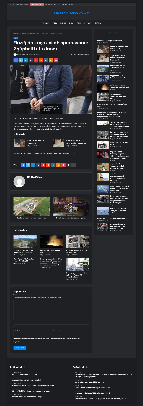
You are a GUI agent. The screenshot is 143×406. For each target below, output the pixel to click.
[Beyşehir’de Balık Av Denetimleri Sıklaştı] (103, 78)
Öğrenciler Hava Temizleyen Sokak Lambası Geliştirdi (117, 166)
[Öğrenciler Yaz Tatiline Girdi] (103, 145)
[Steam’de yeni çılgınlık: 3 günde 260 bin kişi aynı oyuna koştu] (103, 189)
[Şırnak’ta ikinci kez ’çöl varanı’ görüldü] (19, 143)
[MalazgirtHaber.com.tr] (71, 13)
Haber (54, 23)
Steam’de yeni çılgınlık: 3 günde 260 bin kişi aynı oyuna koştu (119, 188)
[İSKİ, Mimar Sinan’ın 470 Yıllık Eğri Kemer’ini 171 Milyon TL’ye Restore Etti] (103, 135)
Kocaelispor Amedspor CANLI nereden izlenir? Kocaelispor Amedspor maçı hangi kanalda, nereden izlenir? (51, 262)
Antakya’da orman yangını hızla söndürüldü (50, 251)
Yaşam (90, 23)
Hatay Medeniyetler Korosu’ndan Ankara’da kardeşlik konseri (119, 226)
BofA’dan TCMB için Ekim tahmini (109, 41)
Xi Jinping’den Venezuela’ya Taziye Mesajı (76, 251)
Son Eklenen (113, 33)
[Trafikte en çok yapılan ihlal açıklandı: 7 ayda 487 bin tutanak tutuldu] (77, 264)
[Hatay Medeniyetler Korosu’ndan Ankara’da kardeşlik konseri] (103, 227)
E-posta (17, 331)
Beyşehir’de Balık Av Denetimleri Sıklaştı (117, 77)
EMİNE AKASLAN (22, 54)
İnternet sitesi (57, 331)
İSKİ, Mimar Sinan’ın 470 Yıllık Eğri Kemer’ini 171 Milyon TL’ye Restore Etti (119, 134)
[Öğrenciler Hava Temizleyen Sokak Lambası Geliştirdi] (103, 167)
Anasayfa (45, 23)
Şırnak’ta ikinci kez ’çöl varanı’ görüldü (119, 47)
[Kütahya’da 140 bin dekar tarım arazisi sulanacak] (25, 241)
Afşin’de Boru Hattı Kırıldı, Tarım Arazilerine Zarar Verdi (63, 4)
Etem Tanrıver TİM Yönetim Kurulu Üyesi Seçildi (24, 260)
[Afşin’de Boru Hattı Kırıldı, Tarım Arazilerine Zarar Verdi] (58, 143)
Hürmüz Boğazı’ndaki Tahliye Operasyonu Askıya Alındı (118, 210)
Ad (15, 323)
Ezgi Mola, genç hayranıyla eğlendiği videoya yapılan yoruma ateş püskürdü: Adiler (119, 155)
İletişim (98, 23)
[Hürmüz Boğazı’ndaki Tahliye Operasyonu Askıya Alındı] (103, 211)
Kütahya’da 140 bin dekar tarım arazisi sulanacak (23, 251)
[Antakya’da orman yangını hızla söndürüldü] (51, 241)
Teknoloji (81, 23)
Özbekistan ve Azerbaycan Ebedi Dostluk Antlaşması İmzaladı (117, 177)
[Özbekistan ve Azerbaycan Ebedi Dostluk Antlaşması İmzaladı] (103, 177)
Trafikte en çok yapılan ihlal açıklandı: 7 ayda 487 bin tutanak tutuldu (76, 275)
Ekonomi (63, 23)
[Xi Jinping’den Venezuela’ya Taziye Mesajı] (77, 241)
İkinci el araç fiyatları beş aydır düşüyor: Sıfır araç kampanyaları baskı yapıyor (119, 199)
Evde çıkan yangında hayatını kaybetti (112, 218)
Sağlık (71, 23)
